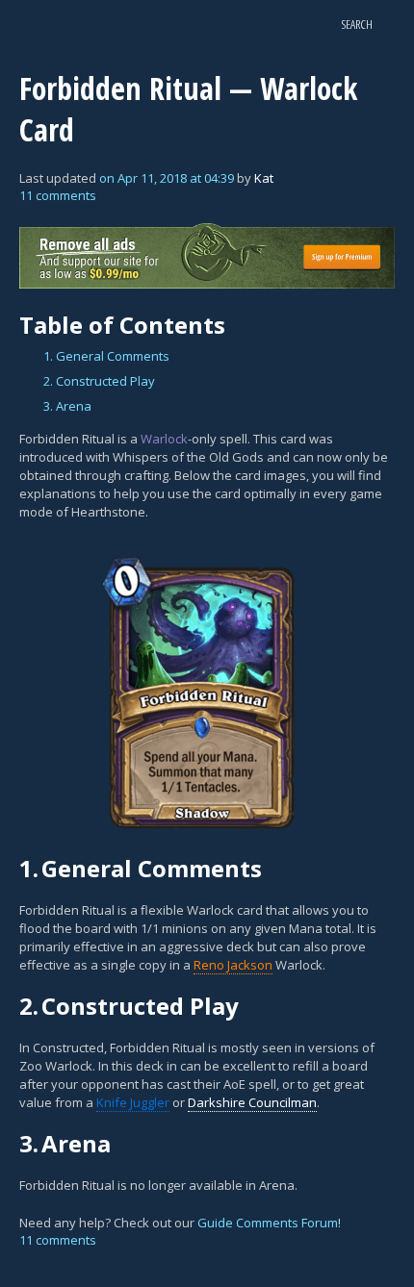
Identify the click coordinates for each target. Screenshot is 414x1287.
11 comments (57, 195)
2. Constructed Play (99, 381)
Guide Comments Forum (267, 1222)
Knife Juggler (132, 1102)
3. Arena (67, 406)
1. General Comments (106, 356)
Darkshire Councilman (252, 1102)
